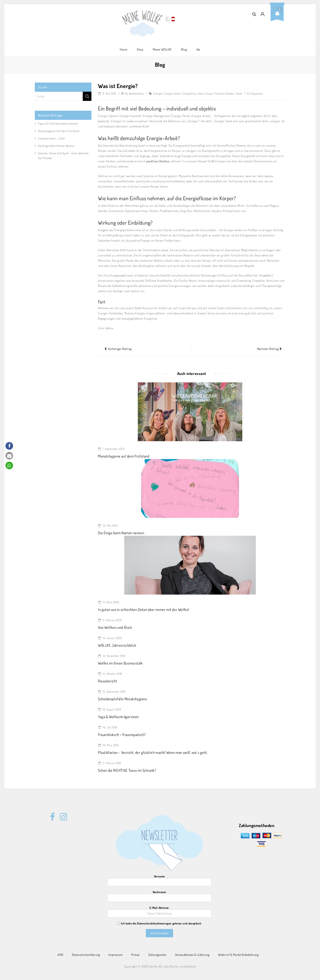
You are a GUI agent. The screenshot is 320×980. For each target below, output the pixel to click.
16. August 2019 (111, 709)
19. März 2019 (110, 745)
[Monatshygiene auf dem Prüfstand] (190, 411)
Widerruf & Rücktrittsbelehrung (238, 954)
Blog (184, 49)
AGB (60, 954)
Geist (201, 93)
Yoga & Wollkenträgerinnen (118, 716)
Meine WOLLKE (162, 49)
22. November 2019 (113, 656)
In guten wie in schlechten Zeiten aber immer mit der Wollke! (143, 609)
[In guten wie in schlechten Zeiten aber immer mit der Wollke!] (190, 564)
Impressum (115, 954)
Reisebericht (107, 681)
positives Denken (224, 93)
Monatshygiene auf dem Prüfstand (123, 456)
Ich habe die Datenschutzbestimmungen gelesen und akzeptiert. (161, 923)
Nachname (159, 892)
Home (123, 49)
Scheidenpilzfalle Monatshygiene (122, 699)
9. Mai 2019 (109, 93)
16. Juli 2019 (109, 727)
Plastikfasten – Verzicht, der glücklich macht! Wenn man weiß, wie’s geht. (153, 752)
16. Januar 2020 (112, 638)
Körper (209, 93)
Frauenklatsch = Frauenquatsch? (122, 734)
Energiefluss (189, 93)
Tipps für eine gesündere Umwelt (58, 123)
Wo (198, 49)
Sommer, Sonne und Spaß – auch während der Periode (63, 155)
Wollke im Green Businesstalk (120, 663)
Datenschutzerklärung (86, 954)
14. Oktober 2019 (112, 673)
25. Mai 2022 (110, 525)
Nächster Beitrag (268, 349)
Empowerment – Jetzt (51, 138)
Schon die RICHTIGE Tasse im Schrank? (127, 770)
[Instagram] (62, 814)
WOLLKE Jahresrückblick (117, 645)
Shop (140, 49)
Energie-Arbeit (172, 93)
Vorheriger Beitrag (120, 349)
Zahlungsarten (157, 954)
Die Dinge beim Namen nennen (121, 533)
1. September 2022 (113, 449)
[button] (9, 446)
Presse (135, 954)
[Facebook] (52, 814)
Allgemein (257, 93)
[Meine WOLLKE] (142, 23)
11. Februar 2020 (112, 620)
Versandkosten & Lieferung (192, 954)
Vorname (159, 876)
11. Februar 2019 (111, 763)
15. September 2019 (114, 691)
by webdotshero (134, 93)
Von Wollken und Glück (115, 627)
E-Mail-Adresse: (159, 907)
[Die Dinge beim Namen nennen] (190, 488)
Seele (239, 93)
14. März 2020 (110, 602)
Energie (157, 93)
